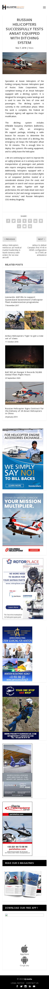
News (30, 48)
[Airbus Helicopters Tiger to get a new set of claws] (24, 320)
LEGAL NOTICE (17, 983)
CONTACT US (32, 983)
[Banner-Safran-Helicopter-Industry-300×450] (22, 618)
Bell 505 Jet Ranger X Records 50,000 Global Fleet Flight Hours (23, 373)
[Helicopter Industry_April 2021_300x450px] (22, 553)
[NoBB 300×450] (22, 488)
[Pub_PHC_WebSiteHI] (17, 855)
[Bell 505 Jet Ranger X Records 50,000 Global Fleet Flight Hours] (24, 356)
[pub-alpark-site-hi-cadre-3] (17, 797)
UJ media (28, 979)
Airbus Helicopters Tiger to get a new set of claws (24, 337)
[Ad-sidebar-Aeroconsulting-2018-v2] (17, 680)
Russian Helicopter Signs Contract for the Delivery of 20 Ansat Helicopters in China (24, 411)
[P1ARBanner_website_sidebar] (20, 738)
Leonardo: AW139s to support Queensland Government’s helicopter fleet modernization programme (24, 299)
